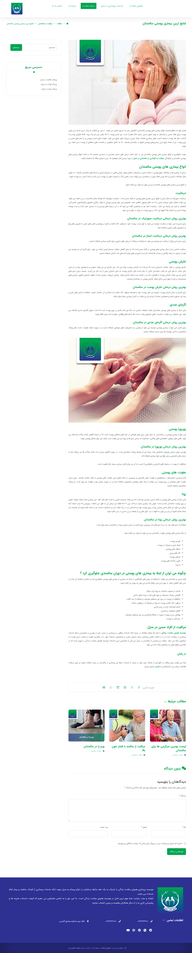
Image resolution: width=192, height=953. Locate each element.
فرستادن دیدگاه (176, 851)
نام (184, 827)
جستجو (16, 47)
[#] (150, 930)
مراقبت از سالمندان (177, 755)
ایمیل (144, 827)
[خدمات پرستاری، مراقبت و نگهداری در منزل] (16, 8)
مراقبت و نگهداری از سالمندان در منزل (148, 158)
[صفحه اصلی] (67, 23)
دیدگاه (182, 795)
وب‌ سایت (104, 827)
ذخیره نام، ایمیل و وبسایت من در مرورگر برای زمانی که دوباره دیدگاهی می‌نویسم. (149, 843)
